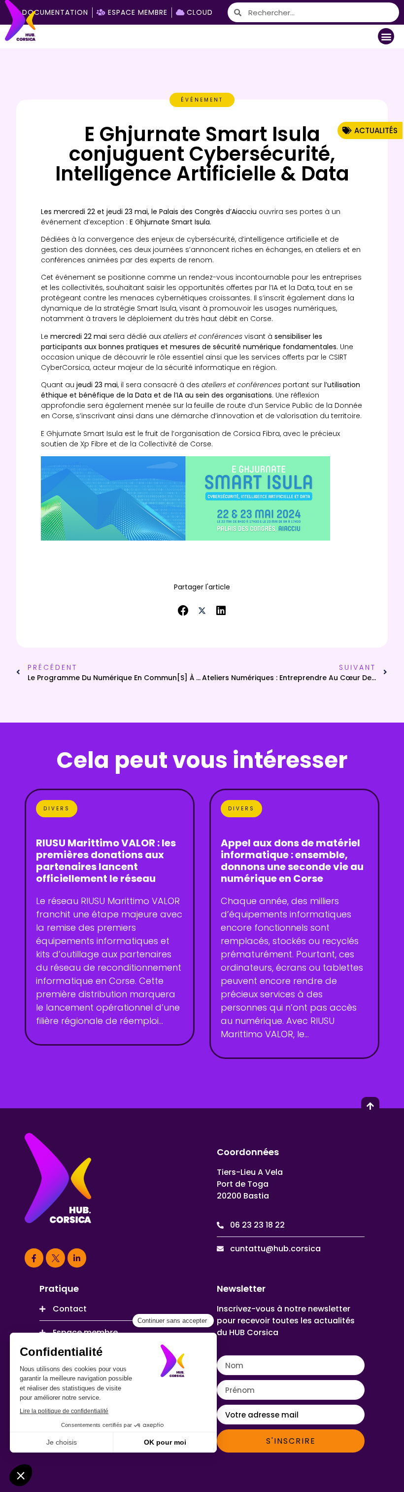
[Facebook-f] (34, 1257)
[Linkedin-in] (76, 1257)
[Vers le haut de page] (370, 1106)
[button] (386, 36)
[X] (55, 1257)
